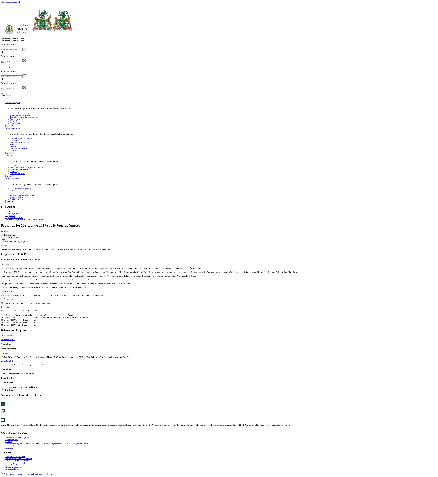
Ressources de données (13, 467)
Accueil (8, 212)
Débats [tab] (17, 237)
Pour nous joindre (11, 440)
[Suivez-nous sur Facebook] (3, 405)
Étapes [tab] (10, 237)
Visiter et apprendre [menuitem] (12, 179)
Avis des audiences (12, 469)
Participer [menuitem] (8, 155)
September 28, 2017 (8, 353)
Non (35, 387)
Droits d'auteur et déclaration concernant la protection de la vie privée (28, 474)
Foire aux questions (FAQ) (15, 463)
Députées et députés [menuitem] (12, 103)
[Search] (2, 52)
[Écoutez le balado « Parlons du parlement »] (2, 415)
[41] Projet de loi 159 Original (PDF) (14, 242)
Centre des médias (12, 465)
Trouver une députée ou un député (17, 461)
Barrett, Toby (5, 231)
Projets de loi (10, 216)
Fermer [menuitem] (9, 126)
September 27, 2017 (8, 340)
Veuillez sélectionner (8, 235)
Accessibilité (10, 446)
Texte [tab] (3, 237)
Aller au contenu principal (10, 2)
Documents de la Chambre (15, 457)
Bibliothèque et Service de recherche (18, 459)
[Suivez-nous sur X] (2, 408)
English (8, 68)
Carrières (8, 442)
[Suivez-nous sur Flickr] (2, 417)
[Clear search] (24, 49)
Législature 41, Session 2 (14, 218)
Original (4, 240)
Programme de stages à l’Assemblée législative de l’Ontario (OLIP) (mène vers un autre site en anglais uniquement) (46, 444)
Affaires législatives (12, 214)
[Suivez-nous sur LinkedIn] (3, 412)
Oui (29, 387)
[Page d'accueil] (36, 37)
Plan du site (5, 429)
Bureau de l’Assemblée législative (17, 438)
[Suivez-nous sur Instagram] (2, 401)
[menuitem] (21, 113)
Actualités (9, 448)
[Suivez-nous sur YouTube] (3, 421)
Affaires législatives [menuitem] (12, 128)
